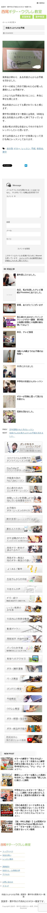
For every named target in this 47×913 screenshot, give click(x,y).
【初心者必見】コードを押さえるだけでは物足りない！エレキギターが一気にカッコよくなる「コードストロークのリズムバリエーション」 (29, 810)
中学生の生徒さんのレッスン (30, 381)
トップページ (8, 851)
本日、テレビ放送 (25, 332)
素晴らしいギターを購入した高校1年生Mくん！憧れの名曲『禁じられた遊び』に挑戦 (30, 777)
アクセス (6, 874)
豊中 (5, 152)
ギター (17, 148)
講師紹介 (6, 867)
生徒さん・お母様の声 (11, 870)
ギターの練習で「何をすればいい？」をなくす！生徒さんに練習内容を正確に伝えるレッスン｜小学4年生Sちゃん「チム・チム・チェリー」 (29, 764)
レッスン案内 (8, 859)
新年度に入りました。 (27, 275)
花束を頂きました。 (26, 411)
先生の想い (7, 855)
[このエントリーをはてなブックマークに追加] (26, 165)
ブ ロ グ (6, 886)
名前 (8, 222)
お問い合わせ (8, 882)
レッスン (25, 148)
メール (9, 230)
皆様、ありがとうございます (30, 305)
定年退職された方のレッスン (21, 429)
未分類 (10, 148)
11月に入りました (25, 366)
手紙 (33, 148)
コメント (11, 196)
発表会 (40, 148)
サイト (9, 239)
